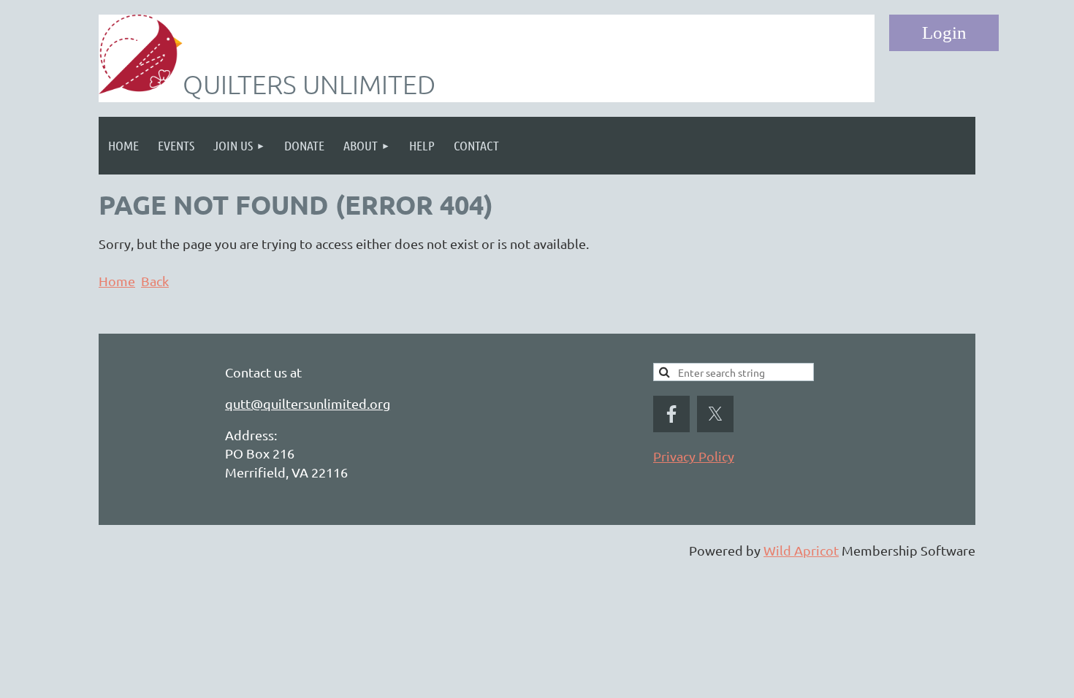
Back (155, 280)
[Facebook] (671, 414)
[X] (715, 414)
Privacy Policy (693, 456)
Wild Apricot (801, 550)
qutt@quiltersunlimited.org (307, 403)
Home (117, 280)
